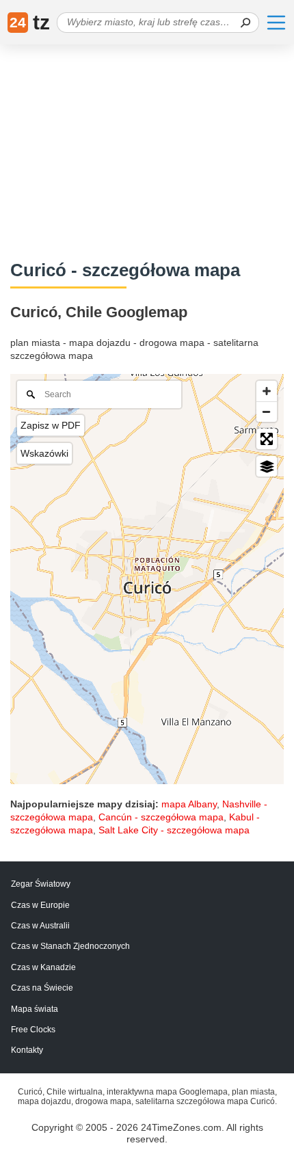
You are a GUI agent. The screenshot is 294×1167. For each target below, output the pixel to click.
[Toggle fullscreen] (266, 439)
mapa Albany (189, 804)
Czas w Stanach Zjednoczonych (70, 946)
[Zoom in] (266, 391)
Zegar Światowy (40, 884)
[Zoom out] (266, 411)
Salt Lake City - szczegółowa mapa (174, 829)
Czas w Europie (40, 905)
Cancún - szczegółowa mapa (161, 816)
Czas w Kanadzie (43, 967)
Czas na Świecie (42, 988)
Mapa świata (34, 1009)
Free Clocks (33, 1029)
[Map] (147, 579)
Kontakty (27, 1050)
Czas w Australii (40, 925)
